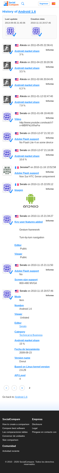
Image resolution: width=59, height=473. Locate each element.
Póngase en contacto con (44, 432)
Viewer (18, 254)
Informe (50, 50)
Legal (34, 428)
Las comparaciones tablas (15, 432)
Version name (22, 358)
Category (20, 331)
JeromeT (25, 167)
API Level (20, 375)
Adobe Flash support (27, 139)
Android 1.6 (27, 11)
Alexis (23, 45)
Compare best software (13, 428)
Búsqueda (22, 3)
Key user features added (29, 222)
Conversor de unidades (13, 436)
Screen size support (26, 279)
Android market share (27, 51)
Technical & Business (31, 335)
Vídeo (18, 119)
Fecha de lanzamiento (27, 349)
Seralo (23, 113)
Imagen (19, 190)
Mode (18, 296)
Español (53, 3)
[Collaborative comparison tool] (11, 3)
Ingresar (44, 3)
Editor (18, 245)
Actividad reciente (10, 451)
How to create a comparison (15, 424)
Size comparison (10, 440)
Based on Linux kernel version (32, 366)
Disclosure (37, 424)
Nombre (19, 305)
